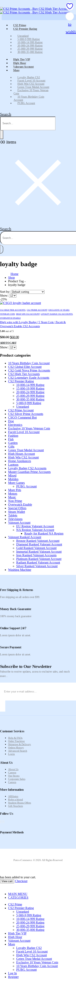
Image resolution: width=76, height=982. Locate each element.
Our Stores (13, 775)
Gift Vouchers (15, 805)
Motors (12, 493)
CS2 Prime (15, 904)
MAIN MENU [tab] (17, 894)
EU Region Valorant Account (35, 526)
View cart (7, 881)
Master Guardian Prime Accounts (29, 472)
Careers (12, 772)
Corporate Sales (16, 778)
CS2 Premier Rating (25, 28)
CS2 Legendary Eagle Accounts (28, 377)
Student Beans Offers (19, 802)
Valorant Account (23, 66)
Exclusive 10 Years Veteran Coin (31, 92)
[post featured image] (20, 303)
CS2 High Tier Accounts (13, 310)
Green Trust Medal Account (33, 87)
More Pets (14, 490)
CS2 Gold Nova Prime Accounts (29, 370)
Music (12, 497)
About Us (13, 769)
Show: (4, 295)
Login (11, 753)
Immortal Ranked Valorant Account (39, 551)
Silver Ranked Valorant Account (37, 566)
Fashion (13, 435)
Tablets (12, 515)
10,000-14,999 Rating (30, 42)
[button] (5, 114)
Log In (12, 973)
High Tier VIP (17, 933)
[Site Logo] (35, 10)
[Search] (1, 134)
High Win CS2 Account (30, 83)
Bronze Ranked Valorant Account (37, 540)
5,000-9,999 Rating (28, 39)
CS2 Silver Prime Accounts (25, 414)
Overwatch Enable (10, 318)
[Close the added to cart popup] (71, 4)
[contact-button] (2, 706)
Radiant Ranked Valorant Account (38, 562)
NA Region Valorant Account (35, 530)
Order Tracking (16, 741)
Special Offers (17, 508)
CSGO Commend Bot (22, 417)
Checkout (21, 881)
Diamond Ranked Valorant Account (39, 544)
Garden (13, 443)
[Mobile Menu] (2, 5)
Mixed (12, 475)
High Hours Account (21, 453)
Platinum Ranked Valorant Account (38, 559)
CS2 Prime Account (37, 310)
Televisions (15, 519)
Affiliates (13, 796)
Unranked (23, 35)
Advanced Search (17, 750)
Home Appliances (19, 461)
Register (13, 977)
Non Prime (15, 501)
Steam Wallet (16, 511)
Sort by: (5, 291)
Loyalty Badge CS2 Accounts (57, 314)
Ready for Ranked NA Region (43, 533)
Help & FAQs (15, 737)
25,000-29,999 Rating (30, 48)
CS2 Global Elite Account (25, 366)
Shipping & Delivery (19, 744)
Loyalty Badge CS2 (28, 77)
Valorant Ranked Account (24, 537)
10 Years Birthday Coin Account (29, 98)
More (16, 70)
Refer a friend (15, 799)
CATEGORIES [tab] (18, 897)
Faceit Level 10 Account (31, 80)
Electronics (15, 424)
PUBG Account (26, 103)
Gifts (11, 446)
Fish (11, 439)
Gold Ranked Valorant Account (36, 548)
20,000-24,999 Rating (30, 45)
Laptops (13, 464)
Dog (11, 421)
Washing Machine (19, 569)
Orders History (16, 747)
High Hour (15, 937)
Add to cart (8, 342)
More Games (16, 482)
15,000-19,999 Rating (30, 388)
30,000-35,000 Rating (30, 52)
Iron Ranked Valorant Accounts (36, 555)
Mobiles (13, 479)
